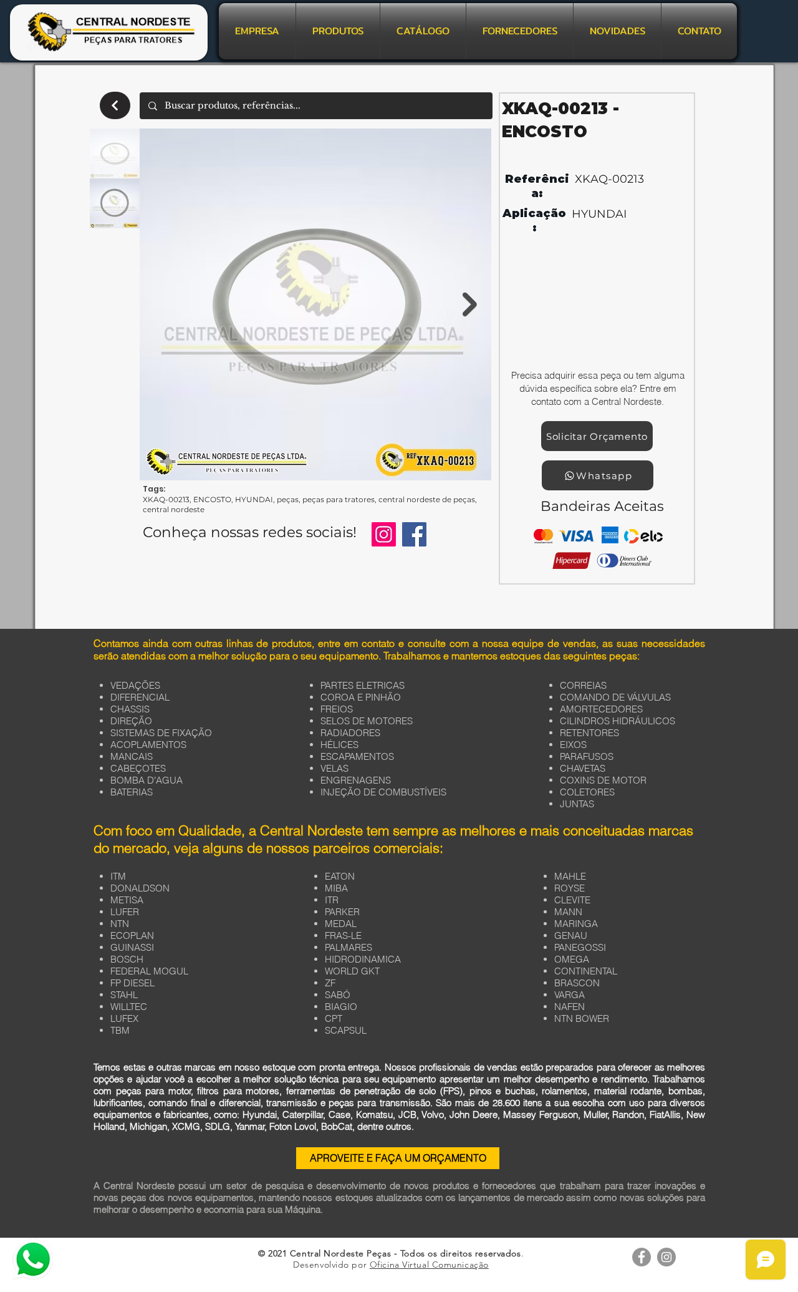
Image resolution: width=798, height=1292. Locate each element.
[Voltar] (115, 105)
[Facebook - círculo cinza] (641, 1257)
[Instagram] (384, 534)
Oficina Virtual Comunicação (429, 1264)
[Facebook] (414, 534)
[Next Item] (470, 305)
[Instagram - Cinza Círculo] (666, 1257)
